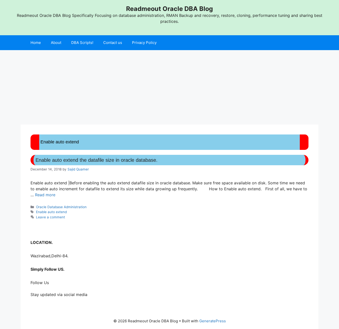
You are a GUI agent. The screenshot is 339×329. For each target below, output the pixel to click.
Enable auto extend (51, 212)
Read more (45, 194)
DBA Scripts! (82, 42)
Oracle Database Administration (61, 207)
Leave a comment (50, 217)
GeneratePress (212, 321)
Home (36, 42)
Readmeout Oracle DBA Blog (169, 8)
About (56, 42)
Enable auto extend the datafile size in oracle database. (96, 160)
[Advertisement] (169, 87)
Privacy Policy (144, 42)
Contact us (112, 42)
